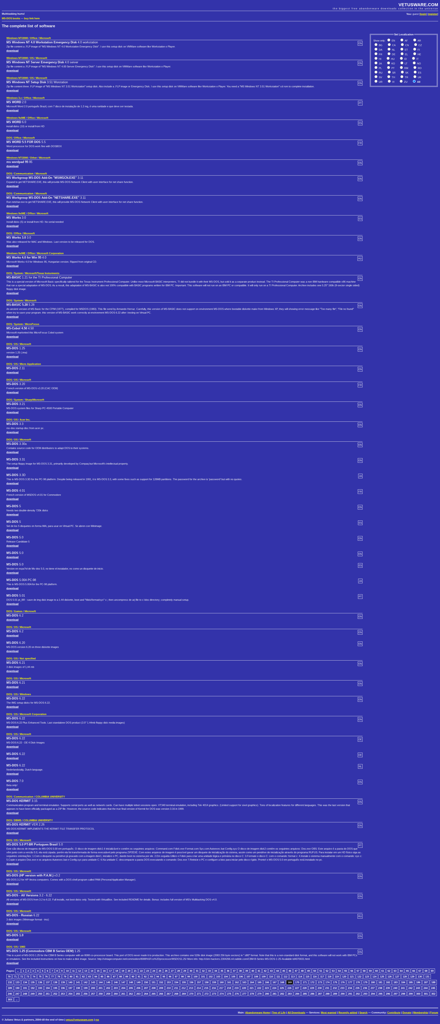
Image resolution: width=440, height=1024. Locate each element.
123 (367, 976)
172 (312, 982)
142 (85, 982)
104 (226, 976)
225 (282, 988)
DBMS (17, 820)
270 (191, 993)
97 (176, 976)
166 (267, 982)
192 (32, 988)
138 (55, 982)
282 (282, 993)
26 (166, 970)
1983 (22, 946)
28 (178, 970)
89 (126, 976)
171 (305, 982)
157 (199, 982)
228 (304, 988)
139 (63, 982)
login (423, 14)
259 (108, 993)
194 (48, 988)
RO (419, 68)
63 (395, 970)
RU (380, 72)
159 (214, 982)
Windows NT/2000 (17, 38)
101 (203, 976)
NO (418, 63)
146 (116, 982)
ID (405, 59)
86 (108, 976)
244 (426, 988)
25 (160, 970)
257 (93, 993)
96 (170, 976)
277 (244, 993)
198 (78, 988)
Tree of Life (279, 1012)
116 (315, 976)
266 (161, 993)
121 (352, 976)
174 (327, 982)
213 (191, 988)
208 (153, 988)
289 (335, 993)
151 (153, 982)
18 (116, 970)
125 (382, 976)
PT (393, 68)
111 (278, 976)
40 (252, 970)
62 (389, 970)
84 (95, 976)
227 (297, 988)
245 (433, 988)
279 (259, 993)
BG (380, 45)
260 (116, 993)
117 (322, 976)
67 (419, 970)
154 (176, 982)
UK (419, 77)
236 (365, 988)
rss (97, 1019)
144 (101, 982)
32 (203, 970)
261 (123, 993)
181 (380, 982)
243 (418, 988)
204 (123, 988)
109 (263, 976)
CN (406, 45)
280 (267, 993)
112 (285, 976)
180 (373, 982)
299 (411, 993)
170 (297, 982)
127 (397, 976)
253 (63, 993)
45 (283, 970)
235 (357, 988)
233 (342, 988)
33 (209, 970)
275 (229, 993)
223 (267, 988)
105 (233, 976)
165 (259, 982)
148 (131, 982)
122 (359, 976)
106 (241, 976)
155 (184, 982)
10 (67, 970)
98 (182, 976)
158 (206, 982)
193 (40, 988)
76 (46, 976)
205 (131, 988)
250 (40, 993)
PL (380, 68)
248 (25, 993)
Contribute (393, 1012)
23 (147, 970)
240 (395, 988)
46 (290, 970)
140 (70, 982)
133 (17, 982)
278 (252, 993)
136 (40, 982)
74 (34, 976)
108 (256, 976)
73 (27, 976)
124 (374, 976)
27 (172, 970)
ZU (405, 81)
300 (418, 993)
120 (344, 976)
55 (345, 970)
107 (248, 976)
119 (337, 976)
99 (188, 976)
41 (259, 970)
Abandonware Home (257, 1012)
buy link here (32, 18)
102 (211, 976)
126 (390, 976)
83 (89, 976)
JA (380, 63)
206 (138, 988)
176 (343, 982)
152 (161, 982)
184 (403, 982)
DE (393, 54)
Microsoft (45, 38)
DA (380, 49)
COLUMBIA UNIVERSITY (50, 796)
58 (364, 970)
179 (365, 982)
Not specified (28, 658)
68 (426, 970)
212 (184, 988)
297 (395, 993)
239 (388, 988)
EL (406, 54)
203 (116, 988)
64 (401, 970)
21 (135, 970)
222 (259, 988)
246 (10, 993)
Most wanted (328, 1012)
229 (312, 988)
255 (78, 993)
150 (146, 982)
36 (228, 970)
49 (308, 970)
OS (32, 58)
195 (55, 988)
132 (10, 982)
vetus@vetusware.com (79, 1019)
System (18, 273)
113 (293, 976)
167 (274, 982)
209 (161, 988)
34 (215, 970)
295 (380, 993)
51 (320, 970)
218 (229, 988)
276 (237, 993)
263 (138, 993)
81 (77, 976)
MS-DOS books (11, 18)
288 (327, 993)
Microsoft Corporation (50, 253)
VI (392, 81)
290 (343, 993)
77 (52, 976)
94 (157, 976)
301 (426, 993)
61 (382, 970)
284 (297, 993)
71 (15, 976)
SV (380, 77)
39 (246, 970)
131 (427, 976)
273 (214, 993)
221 (252, 988)
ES (419, 72)
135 (32, 982)
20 (129, 970)
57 (358, 970)
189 (10, 988)
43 (271, 970)
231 (327, 988)
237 (373, 988)
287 (320, 993)
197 (70, 988)
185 (411, 982)
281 (274, 993)
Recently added (347, 1012)
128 (405, 976)
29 (184, 970)
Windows (25, 694)
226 (289, 988)
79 (64, 976)
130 (420, 976)
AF (406, 40)
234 (350, 988)
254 (70, 993)
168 (282, 982)
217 (221, 988)
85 (102, 976)
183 (395, 982)
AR (419, 40)
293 (365, 993)
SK (406, 72)
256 (85, 993)
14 (92, 970)
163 (244, 982)
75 (40, 976)
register (432, 14)
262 (131, 993)
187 (426, 982)
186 (418, 982)
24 (153, 970)
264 (146, 993)
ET (406, 49)
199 (85, 988)
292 (358, 993)
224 (274, 988)
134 (25, 982)
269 (184, 993)
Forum (434, 1012)
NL (393, 49)
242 (410, 988)
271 (199, 993)
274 (222, 993)
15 (98, 970)
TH (393, 77)
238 (380, 988)
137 (48, 982)
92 (145, 976)
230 (320, 988)
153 (169, 982)
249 (32, 993)
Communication (23, 173)
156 (191, 982)
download (12, 50)
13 (85, 970)
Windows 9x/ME (15, 117)
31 (197, 970)
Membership (420, 1012)
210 (169, 988)
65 (407, 970)
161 (229, 982)
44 (277, 970)
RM (406, 68)
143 (93, 982)
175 (335, 982)
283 (290, 993)
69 (432, 970)
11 (73, 970)
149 (138, 982)
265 (153, 993)
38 (240, 970)
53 (333, 970)
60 (376, 970)
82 (83, 976)
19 (122, 970)
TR (406, 77)
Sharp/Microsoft (34, 399)
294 (373, 993)
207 (146, 988)
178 (358, 982)
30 (191, 970)
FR (380, 54)
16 (104, 970)
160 (222, 982)
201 (101, 988)
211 (176, 988)
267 (169, 993)
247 (17, 993)
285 (305, 993)
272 (206, 993)
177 (350, 982)
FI (418, 49)
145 (108, 982)
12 (79, 970)
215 (206, 988)
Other (33, 157)
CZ (420, 45)
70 (9, 976)
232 (335, 988)
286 (312, 993)
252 (55, 993)
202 (108, 988)
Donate (406, 1012)
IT (417, 59)
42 (265, 970)
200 (93, 988)
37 (234, 970)
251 (48, 993)
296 (388, 993)
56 (351, 970)
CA (393, 45)
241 (403, 988)
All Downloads (296, 1012)
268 (176, 993)
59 (370, 970)
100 (195, 976)
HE (419, 54)
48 (302, 970)
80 (71, 976)
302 (433, 993)
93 (151, 976)
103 (218, 976)
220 (244, 988)
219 (236, 988)
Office (33, 38)
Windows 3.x (14, 97)
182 (388, 982)
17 (110, 970)
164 (252, 982)
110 (271, 976)
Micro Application (30, 364)
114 (300, 976)
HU (392, 59)
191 (25, 988)
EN (393, 40)
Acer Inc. (25, 419)
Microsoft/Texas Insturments (42, 273)
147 (123, 982)
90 (133, 976)
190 (17, 988)
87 (114, 976)
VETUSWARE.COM (418, 4)
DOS (9, 137)
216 (214, 988)
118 (329, 976)
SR (393, 72)
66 (413, 970)
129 (412, 976)
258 (101, 993)
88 (120, 976)
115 (307, 976)
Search (363, 1012)
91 (139, 976)
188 (433, 982)
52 (327, 970)
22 (141, 970)
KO (393, 63)
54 (339, 970)
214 (199, 988)
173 (320, 982)
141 (78, 982)
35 (221, 970)
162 (237, 982)
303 (10, 999)
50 (314, 970)
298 (403, 993)
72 (21, 976)
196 (63, 988)
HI (379, 59)
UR (380, 81)
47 (296, 970)
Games (18, 611)
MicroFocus (32, 324)
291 (350, 993)
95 (163, 976)
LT (405, 63)
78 (58, 976)
